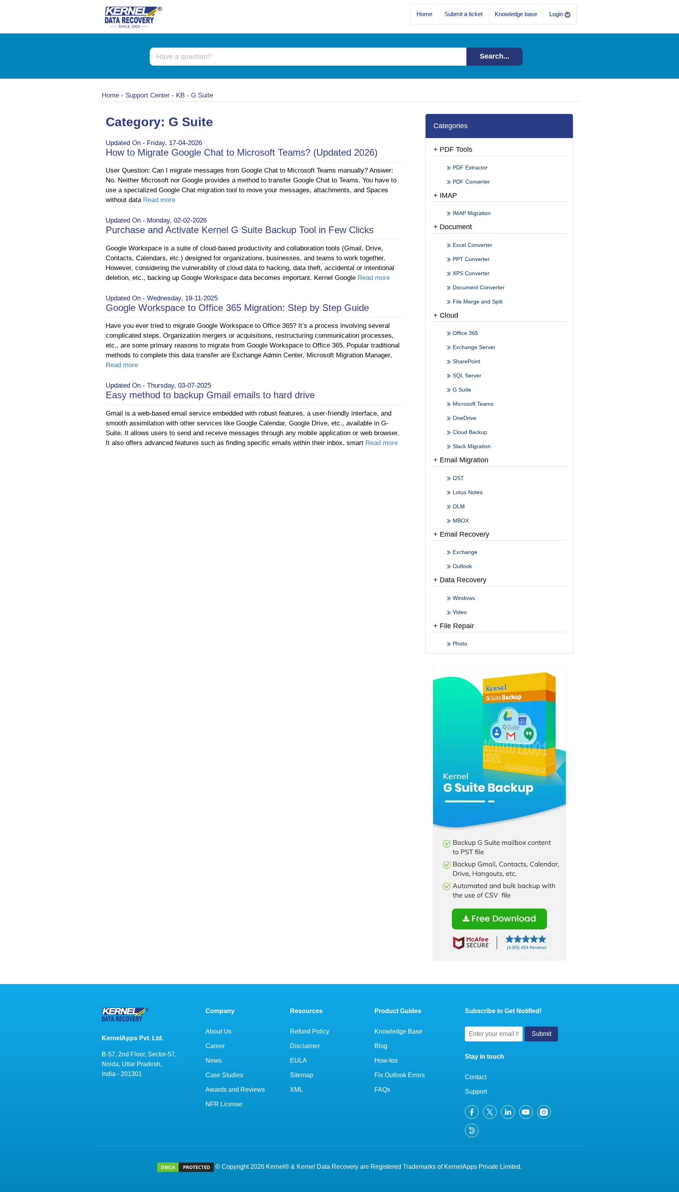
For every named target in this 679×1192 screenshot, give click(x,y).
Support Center (147, 95)
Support (476, 1091)
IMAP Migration (471, 213)
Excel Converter (471, 245)
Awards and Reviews (235, 1089)
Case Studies (224, 1075)
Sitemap (301, 1075)
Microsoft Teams (472, 404)
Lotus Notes (467, 492)
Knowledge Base (398, 1031)
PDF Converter (470, 181)
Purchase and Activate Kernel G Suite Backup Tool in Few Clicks (240, 229)
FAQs (382, 1089)
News (214, 1060)
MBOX (460, 520)
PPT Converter (470, 259)
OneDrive (463, 418)
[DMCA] (185, 1166)
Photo (459, 643)
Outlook (461, 566)
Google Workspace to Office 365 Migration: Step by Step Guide (237, 307)
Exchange (464, 552)
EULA (298, 1060)
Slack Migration (471, 446)
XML (296, 1089)
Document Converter (478, 287)
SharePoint (465, 361)
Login (557, 14)
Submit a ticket (463, 14)
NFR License (224, 1104)
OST (457, 478)
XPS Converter (470, 273)
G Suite (461, 389)
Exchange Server (473, 347)
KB (180, 95)
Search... (494, 56)
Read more (159, 200)
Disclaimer (305, 1046)
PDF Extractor (469, 167)
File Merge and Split (477, 301)
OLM (458, 506)
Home (424, 14)
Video (459, 612)
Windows (463, 598)
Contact (475, 1077)
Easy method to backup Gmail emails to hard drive (210, 395)
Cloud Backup (469, 432)
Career (215, 1046)
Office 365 (464, 333)
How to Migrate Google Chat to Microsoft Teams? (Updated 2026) (242, 152)
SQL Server (466, 375)
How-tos (386, 1060)
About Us (218, 1031)
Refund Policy (309, 1031)
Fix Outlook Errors (399, 1075)
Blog (380, 1046)
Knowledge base (516, 14)
